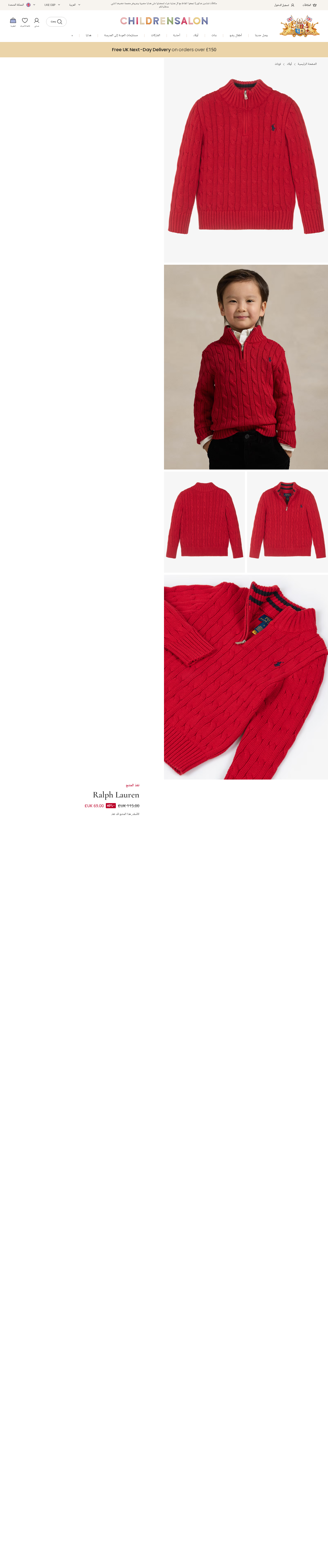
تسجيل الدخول (281, 5)
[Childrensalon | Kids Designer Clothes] (300, 26)
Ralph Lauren (116, 794)
